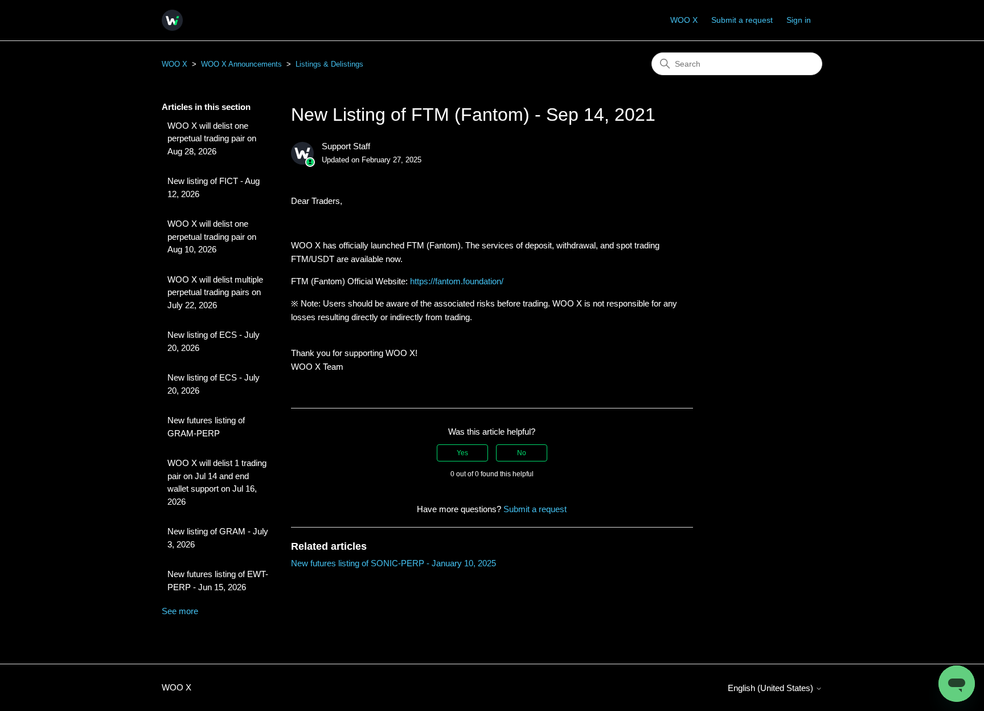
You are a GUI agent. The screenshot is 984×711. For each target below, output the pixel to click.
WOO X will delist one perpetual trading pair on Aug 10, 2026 (211, 236)
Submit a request (742, 19)
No (521, 453)
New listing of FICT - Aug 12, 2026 (213, 187)
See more (180, 611)
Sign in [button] (798, 19)
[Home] (172, 20)
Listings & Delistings (329, 64)
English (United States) (771, 688)
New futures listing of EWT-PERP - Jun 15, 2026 (217, 580)
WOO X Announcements (241, 64)
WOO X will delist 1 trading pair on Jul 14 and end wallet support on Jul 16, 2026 (216, 482)
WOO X (684, 19)
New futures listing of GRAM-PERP (206, 426)
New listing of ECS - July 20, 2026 (213, 341)
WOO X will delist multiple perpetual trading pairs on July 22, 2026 (215, 292)
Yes (462, 453)
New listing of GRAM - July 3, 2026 (217, 537)
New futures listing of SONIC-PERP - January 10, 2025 (393, 563)
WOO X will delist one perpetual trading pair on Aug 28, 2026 (211, 138)
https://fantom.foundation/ (456, 281)
